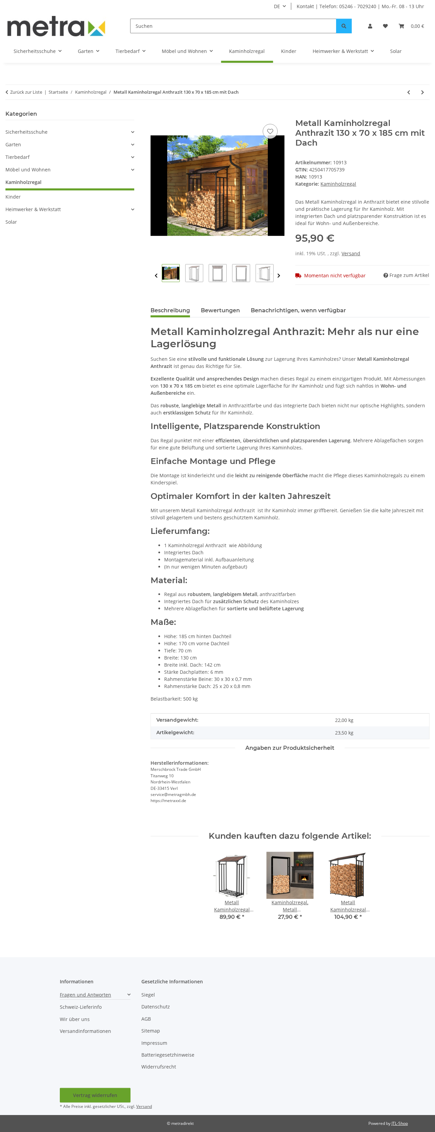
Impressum (154, 1043)
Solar (11, 222)
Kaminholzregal (338, 184)
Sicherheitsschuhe (26, 132)
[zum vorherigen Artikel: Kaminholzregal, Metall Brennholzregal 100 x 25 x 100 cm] (409, 92)
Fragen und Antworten (85, 994)
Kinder (13, 196)
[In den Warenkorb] (156, 114)
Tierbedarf (17, 157)
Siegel (148, 994)
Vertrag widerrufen (95, 1095)
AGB (146, 1019)
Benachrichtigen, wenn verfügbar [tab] (298, 310)
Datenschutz (155, 1006)
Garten (13, 144)
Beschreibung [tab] (170, 310)
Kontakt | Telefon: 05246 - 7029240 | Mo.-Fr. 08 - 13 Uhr (360, 6)
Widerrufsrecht (158, 1066)
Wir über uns (75, 1019)
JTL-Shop (400, 1123)
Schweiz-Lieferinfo (81, 1007)
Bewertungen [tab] (220, 310)
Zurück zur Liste (26, 92)
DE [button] (277, 6)
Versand (351, 253)
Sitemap (150, 1030)
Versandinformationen (85, 1031)
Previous (156, 275)
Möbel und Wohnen (28, 169)
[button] (370, 26)
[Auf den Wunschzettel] (270, 131)
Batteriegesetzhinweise (167, 1055)
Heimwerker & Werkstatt (33, 209)
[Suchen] (344, 26)
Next (278, 275)
